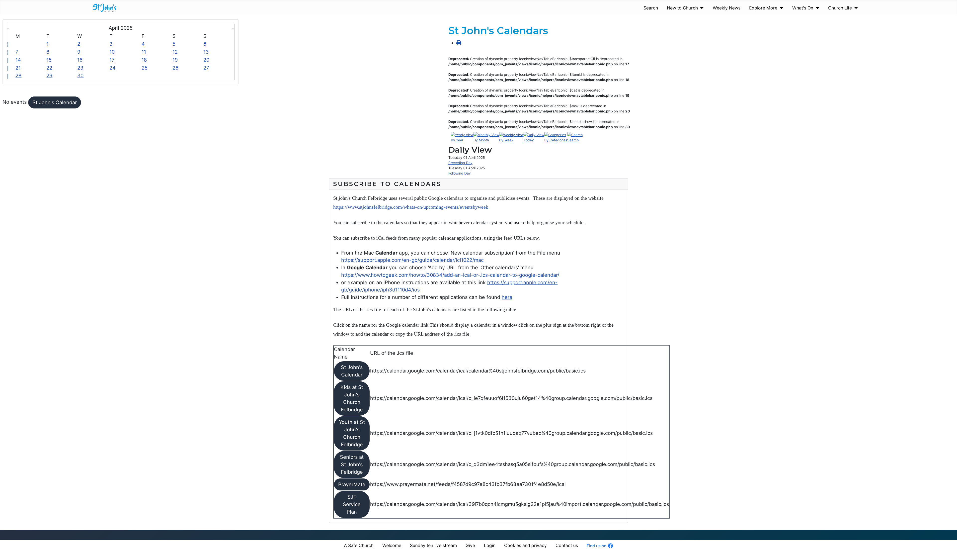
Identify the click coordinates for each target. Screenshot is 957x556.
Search (650, 7)
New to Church (682, 7)
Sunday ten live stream (433, 545)
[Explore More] (780, 8)
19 (175, 60)
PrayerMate (351, 484)
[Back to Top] (947, 545)
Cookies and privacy (525, 545)
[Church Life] (855, 8)
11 (144, 52)
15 (49, 60)
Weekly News (726, 7)
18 (144, 60)
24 (112, 68)
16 (79, 60)
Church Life (840, 7)
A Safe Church (359, 545)
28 (18, 76)
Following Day (459, 173)
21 (18, 68)
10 (112, 52)
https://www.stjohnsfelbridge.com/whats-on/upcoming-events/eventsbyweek (410, 207)
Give (470, 545)
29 (49, 76)
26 (175, 68)
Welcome (391, 545)
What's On (802, 7)
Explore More (763, 7)
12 (175, 52)
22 (49, 68)
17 (111, 60)
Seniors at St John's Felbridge (352, 464)
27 (206, 68)
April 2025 (121, 28)
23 (80, 68)
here (507, 297)
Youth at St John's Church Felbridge (352, 433)
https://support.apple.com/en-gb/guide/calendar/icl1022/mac (412, 260)
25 (145, 68)
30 (80, 76)
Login (489, 545)
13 (206, 52)
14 (18, 60)
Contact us (567, 545)
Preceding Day (460, 163)
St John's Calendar (54, 102)
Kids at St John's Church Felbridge (351, 398)
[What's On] (816, 8)
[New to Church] (701, 8)
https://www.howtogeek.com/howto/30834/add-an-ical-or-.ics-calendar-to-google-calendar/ (450, 275)
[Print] (458, 43)
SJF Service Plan (352, 504)
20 (206, 60)
